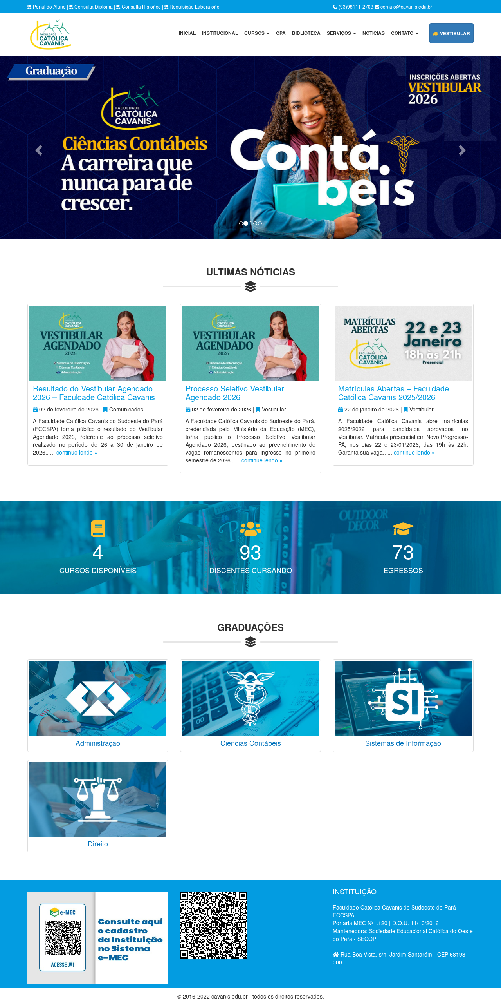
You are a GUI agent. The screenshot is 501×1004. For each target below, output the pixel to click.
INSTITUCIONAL (220, 32)
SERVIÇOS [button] (339, 32)
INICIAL (187, 32)
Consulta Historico (141, 6)
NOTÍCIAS (373, 32)
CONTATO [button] (402, 32)
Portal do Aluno (49, 6)
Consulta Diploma (93, 6)
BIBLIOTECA (306, 32)
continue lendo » (76, 452)
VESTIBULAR (454, 33)
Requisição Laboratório (194, 6)
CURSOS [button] (255, 32)
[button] (37, 147)
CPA (281, 32)
